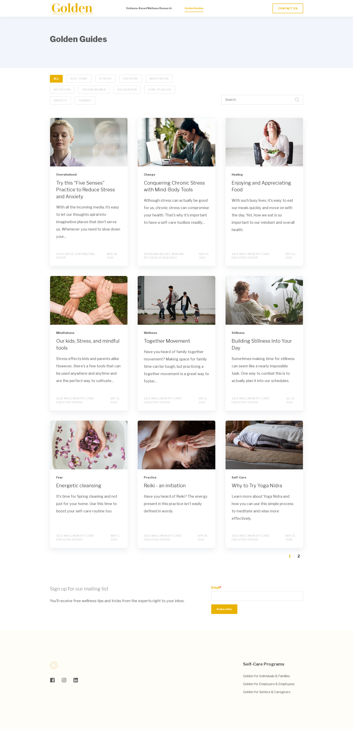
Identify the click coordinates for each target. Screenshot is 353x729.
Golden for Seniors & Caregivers (266, 692)
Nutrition (62, 89)
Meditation (159, 78)
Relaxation (127, 89)
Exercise (130, 78)
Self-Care (79, 78)
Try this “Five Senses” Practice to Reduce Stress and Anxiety (85, 189)
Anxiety (60, 100)
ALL (56, 78)
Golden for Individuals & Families (266, 676)
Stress (105, 78)
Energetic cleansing (78, 486)
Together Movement (167, 341)
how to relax (159, 89)
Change (85, 100)
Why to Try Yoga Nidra (257, 486)
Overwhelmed (94, 89)
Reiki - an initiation (165, 486)
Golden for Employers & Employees (269, 684)
